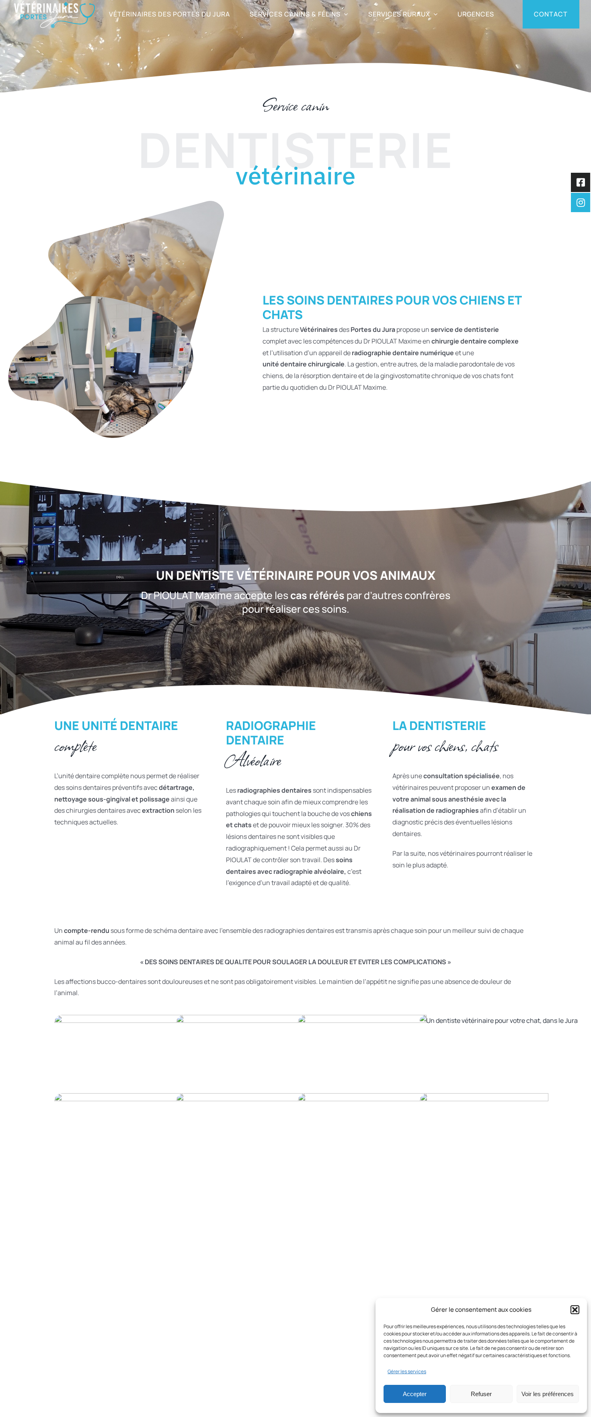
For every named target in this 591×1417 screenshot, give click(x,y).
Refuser (481, 1393)
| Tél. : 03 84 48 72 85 (121, 1311)
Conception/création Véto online (227, 1399)
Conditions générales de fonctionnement (99, 1399)
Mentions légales (168, 1399)
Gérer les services (407, 1371)
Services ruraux (278, 1347)
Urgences (269, 1365)
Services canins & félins (289, 1329)
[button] (575, 1310)
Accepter (415, 1393)
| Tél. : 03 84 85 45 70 (140, 1358)
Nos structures (277, 1311)
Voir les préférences (547, 1393)
